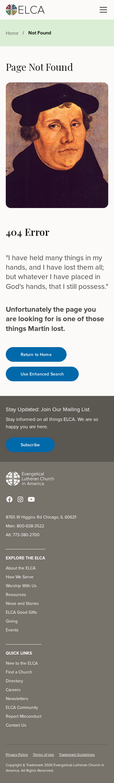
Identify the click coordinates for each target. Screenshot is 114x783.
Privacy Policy (17, 754)
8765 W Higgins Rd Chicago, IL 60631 (41, 517)
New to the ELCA (22, 663)
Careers (13, 690)
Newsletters (17, 698)
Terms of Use (43, 754)
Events (12, 630)
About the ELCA (21, 568)
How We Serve (19, 577)
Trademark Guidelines (77, 754)
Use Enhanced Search (42, 374)
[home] (25, 9)
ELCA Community (22, 707)
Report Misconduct (23, 716)
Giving (12, 621)
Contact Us (16, 725)
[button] (102, 9)
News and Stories (22, 603)
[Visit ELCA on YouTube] (31, 499)
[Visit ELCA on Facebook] (9, 499)
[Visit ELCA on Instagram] (20, 499)
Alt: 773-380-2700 (23, 535)
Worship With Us (21, 586)
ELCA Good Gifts (21, 612)
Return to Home (36, 354)
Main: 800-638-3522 (25, 526)
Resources (16, 594)
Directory (14, 681)
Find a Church (19, 672)
